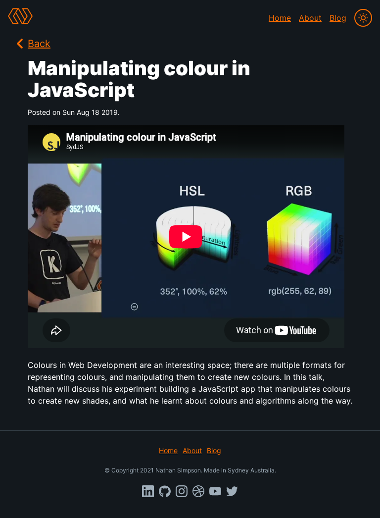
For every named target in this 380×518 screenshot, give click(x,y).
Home (280, 18)
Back (39, 44)
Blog (338, 18)
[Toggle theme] (363, 18)
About (310, 18)
